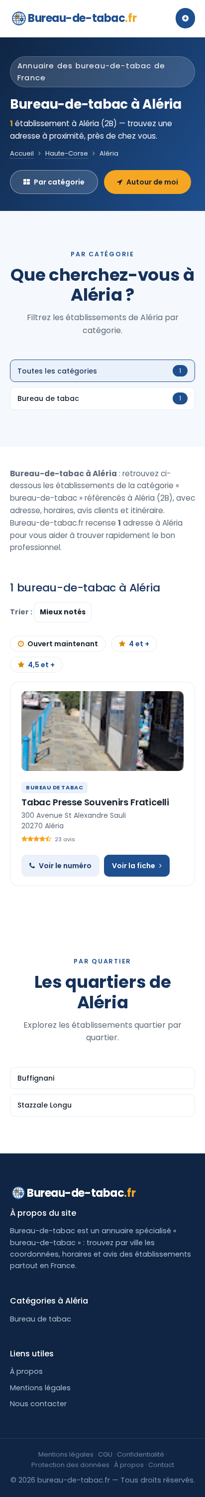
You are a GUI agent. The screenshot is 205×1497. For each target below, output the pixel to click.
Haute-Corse (66, 153)
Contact (161, 1465)
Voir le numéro (65, 866)
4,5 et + (41, 665)
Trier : (22, 612)
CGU (105, 1454)
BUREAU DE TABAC (54, 787)
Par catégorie (59, 182)
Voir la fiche (133, 866)
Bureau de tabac (40, 1319)
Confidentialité (140, 1454)
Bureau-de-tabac (82, 18)
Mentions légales (40, 1388)
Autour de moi (152, 182)
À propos (26, 1371)
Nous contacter (38, 1404)
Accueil (22, 153)
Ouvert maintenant (62, 644)
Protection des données (70, 1465)
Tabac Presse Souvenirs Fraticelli (95, 802)
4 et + (139, 644)
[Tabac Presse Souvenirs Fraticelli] (102, 731)
